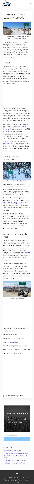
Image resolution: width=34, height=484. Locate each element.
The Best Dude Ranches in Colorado (15, 460)
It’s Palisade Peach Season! (12, 451)
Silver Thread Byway (10, 203)
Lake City (25, 328)
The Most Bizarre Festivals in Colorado (16, 453)
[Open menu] (17, 473)
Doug (23, 298)
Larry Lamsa (23, 181)
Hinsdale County (14, 342)
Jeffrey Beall (22, 38)
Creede (8, 331)
